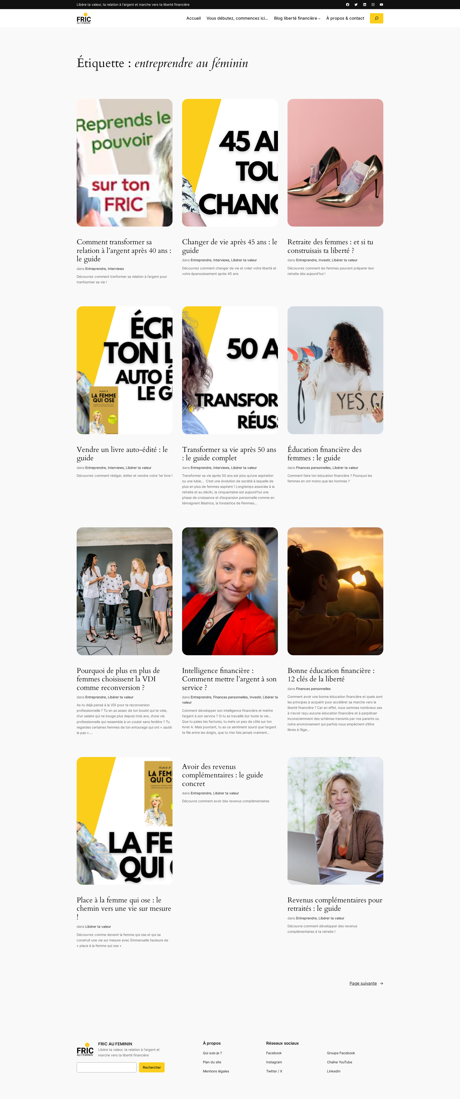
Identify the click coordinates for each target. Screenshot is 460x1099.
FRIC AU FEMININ (115, 1044)
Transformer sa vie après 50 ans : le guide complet (229, 454)
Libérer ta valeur (244, 260)
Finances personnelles (313, 468)
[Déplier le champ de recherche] (376, 18)
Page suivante (366, 983)
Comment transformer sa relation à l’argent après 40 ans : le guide (124, 251)
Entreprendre (95, 269)
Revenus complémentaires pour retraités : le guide (335, 904)
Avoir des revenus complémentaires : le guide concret (222, 775)
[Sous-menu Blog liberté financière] (319, 18)
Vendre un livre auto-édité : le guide (122, 454)
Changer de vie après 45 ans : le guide (229, 246)
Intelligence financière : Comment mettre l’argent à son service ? (229, 679)
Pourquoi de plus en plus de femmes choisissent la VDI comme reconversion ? (118, 679)
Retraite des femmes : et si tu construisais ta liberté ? (330, 246)
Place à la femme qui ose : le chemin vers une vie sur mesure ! (124, 909)
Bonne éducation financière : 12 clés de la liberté (331, 675)
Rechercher (152, 1067)
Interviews (116, 269)
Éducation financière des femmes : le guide (325, 454)
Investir (324, 260)
